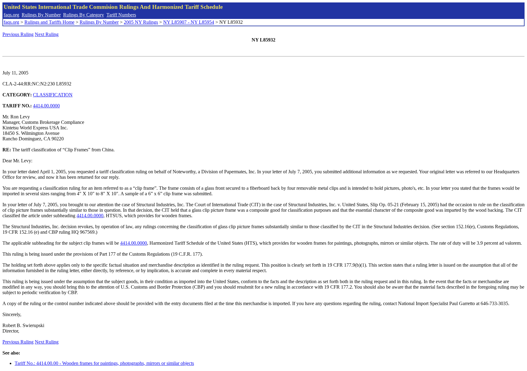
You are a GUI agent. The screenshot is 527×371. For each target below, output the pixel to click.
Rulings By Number (41, 14)
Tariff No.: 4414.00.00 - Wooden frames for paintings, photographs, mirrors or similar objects (104, 363)
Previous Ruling (18, 34)
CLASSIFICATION (53, 94)
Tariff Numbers (121, 14)
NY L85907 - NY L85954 (188, 22)
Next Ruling (47, 34)
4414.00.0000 (46, 105)
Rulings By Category (83, 14)
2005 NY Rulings (141, 22)
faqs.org (11, 14)
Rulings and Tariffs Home (49, 22)
